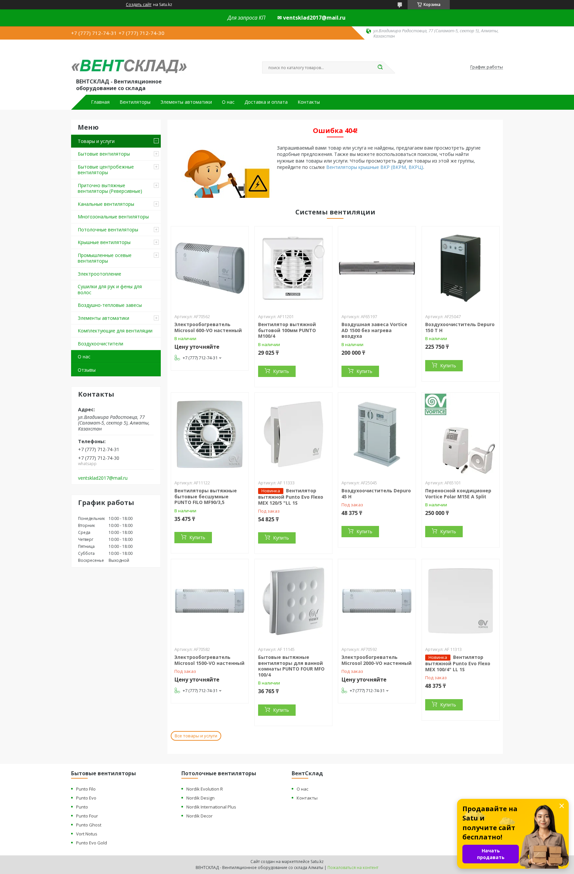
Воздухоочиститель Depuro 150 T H (460, 327)
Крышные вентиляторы (104, 242)
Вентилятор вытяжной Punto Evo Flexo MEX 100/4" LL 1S (457, 663)
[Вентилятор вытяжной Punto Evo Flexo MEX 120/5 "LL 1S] (293, 434)
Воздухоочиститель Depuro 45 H (376, 493)
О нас (228, 102)
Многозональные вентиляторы (113, 216)
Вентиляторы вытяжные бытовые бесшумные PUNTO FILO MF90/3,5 (205, 496)
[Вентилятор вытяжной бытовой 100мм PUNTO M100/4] (293, 268)
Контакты (309, 102)
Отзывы (87, 370)
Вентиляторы (135, 102)
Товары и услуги (96, 141)
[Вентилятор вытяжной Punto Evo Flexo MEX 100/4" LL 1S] (460, 600)
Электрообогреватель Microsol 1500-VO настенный (209, 660)
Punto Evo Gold (91, 843)
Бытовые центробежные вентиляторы (106, 170)
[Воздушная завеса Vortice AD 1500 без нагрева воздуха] (377, 268)
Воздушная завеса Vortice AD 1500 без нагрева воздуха (374, 330)
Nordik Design (200, 798)
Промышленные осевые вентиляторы (105, 258)
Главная (100, 102)
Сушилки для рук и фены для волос (110, 289)
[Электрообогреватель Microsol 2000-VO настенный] (377, 600)
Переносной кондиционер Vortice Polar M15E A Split (458, 493)
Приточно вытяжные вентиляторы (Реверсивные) (110, 188)
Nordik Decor (199, 816)
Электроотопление (99, 274)
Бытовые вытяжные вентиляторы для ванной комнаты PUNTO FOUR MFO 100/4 (291, 666)
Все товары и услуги (196, 736)
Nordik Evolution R (204, 789)
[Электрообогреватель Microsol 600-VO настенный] (209, 268)
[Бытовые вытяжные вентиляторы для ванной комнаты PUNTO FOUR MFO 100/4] (293, 600)
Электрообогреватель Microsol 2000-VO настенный (376, 660)
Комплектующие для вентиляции (115, 330)
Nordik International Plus (211, 807)
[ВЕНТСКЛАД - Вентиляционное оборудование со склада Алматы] (129, 60)
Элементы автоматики (186, 102)
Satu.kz (317, 861)
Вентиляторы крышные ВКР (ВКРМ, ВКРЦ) (374, 167)
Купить (281, 371)
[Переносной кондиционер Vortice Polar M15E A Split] (460, 434)
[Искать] (380, 67)
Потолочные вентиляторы (108, 229)
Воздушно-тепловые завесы (110, 305)
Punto (82, 807)
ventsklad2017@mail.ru (103, 478)
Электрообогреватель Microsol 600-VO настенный (208, 327)
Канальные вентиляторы (106, 204)
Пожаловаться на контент (353, 867)
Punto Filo (86, 789)
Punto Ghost (88, 825)
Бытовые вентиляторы (104, 154)
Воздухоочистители (100, 343)
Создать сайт (138, 4)
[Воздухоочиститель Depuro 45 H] (377, 434)
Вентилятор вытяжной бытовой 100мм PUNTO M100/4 (287, 330)
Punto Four (87, 816)
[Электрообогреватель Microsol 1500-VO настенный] (209, 600)
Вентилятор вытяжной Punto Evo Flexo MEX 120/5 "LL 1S (290, 496)
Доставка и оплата (266, 102)
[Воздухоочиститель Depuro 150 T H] (460, 268)
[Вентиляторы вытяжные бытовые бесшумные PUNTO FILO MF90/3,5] (209, 434)
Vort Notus (86, 834)
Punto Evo (86, 798)
